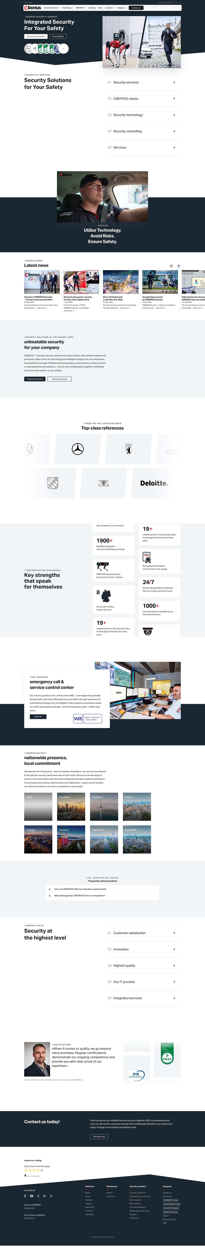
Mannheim (90, 1207)
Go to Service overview (36, 36)
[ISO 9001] (46, 48)
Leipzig (88, 1204)
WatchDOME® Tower (171, 1204)
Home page (28, 3)
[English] (180, 3)
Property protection (138, 1193)
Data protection (169, 1219)
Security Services (51, 8)
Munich (110, 1193)
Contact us (136, 8)
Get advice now (99, 1137)
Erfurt (88, 1196)
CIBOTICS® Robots (171, 1208)
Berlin (88, 1193)
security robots (113, 574)
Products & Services (35, 379)
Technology (66, 8)
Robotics (133, 1214)
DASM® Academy (170, 1212)
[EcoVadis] (29, 48)
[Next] (179, 266)
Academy (92, 8)
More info (38, 717)
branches (47, 771)
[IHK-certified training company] (35, 48)
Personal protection (138, 1207)
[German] (176, 3)
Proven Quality (58, 36)
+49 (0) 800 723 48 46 (166, 3)
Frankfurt (89, 1211)
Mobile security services (139, 1211)
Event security (135, 1200)
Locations (109, 8)
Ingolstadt (90, 1214)
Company (120, 8)
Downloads (167, 1196)
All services (134, 1218)
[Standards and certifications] (63, 48)
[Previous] (171, 266)
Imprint (166, 1216)
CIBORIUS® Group (170, 1200)
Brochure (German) (59, 379)
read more (41, 308)
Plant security (135, 1204)
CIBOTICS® (80, 8)
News (100, 8)
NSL (72, 695)
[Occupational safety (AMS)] (58, 48)
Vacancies (29, 1208)
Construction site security (140, 1196)
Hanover (89, 1200)
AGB (164, 1223)
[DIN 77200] (41, 48)
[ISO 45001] (52, 48)
